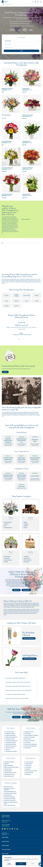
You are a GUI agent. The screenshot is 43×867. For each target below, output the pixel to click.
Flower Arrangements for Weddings (31, 735)
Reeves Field (21, 486)
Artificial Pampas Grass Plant (31, 770)
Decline (32, 863)
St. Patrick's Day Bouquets (10, 742)
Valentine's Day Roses (9, 747)
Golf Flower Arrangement (9, 761)
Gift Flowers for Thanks (28, 731)
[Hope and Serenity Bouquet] (11, 156)
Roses (5, 525)
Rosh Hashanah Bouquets (10, 744)
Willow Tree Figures (27, 559)
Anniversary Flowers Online (29, 737)
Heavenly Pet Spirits (35, 440)
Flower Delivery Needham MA (10, 791)
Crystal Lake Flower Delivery (9, 796)
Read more (4, 371)
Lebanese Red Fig (28, 763)
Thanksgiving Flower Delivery (11, 751)
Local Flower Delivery (9, 731)
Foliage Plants (7, 558)
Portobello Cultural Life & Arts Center (8, 475)
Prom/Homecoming (8, 527)
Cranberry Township (16, 295)
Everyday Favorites (7, 522)
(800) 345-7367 (16, 590)
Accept (21, 863)
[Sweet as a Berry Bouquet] (31, 104)
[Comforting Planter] (31, 130)
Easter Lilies (7, 749)
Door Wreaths (26, 561)
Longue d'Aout (28, 767)
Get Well (25, 527)
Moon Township (26, 295)
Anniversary (26, 523)
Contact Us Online (26, 590)
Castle (26, 300)
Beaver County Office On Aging (21, 458)
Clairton (36, 300)
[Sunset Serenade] (31, 77)
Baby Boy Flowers (27, 738)
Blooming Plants (7, 556)
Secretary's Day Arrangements (11, 737)
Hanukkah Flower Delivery (10, 735)
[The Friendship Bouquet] (11, 130)
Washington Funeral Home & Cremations (8, 440)
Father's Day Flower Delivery (11, 745)
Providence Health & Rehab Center (8, 458)
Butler (6, 300)
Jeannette (16, 305)
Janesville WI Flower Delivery (9, 798)
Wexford (36, 295)
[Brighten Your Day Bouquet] (11, 77)
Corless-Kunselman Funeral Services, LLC (21, 440)
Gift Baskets (26, 556)
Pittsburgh (6, 295)
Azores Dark (27, 768)
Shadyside (6, 305)
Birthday (25, 522)
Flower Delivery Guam (8, 786)
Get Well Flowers (27, 747)
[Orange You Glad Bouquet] (31, 156)
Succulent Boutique (8, 559)
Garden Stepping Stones (9, 776)
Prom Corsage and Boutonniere (30, 745)
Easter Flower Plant (29, 772)
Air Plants (6, 561)
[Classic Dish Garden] (31, 183)
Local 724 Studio (35, 475)
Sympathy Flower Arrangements (30, 744)
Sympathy (26, 525)
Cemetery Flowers (7, 768)
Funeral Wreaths (27, 733)
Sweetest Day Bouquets (10, 733)
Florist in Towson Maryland (9, 805)
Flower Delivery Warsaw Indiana (10, 793)
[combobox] (21, 4)
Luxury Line (6, 523)
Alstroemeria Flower (8, 770)
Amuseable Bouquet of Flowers (10, 772)
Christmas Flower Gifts (9, 738)
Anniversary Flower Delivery (29, 740)
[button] (38, 2)
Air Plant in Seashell (29, 761)
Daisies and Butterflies (8, 765)
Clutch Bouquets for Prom (9, 774)
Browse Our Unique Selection (29, 638)
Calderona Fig (28, 774)
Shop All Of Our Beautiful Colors (29, 658)
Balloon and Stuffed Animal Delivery (11, 767)
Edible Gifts (6, 763)
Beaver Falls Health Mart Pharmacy (35, 458)
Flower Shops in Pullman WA (9, 800)
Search (21, 50)
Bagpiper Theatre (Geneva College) (21, 475)
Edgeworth (16, 300)
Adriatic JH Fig (28, 765)
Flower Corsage (27, 742)
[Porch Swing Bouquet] (11, 104)
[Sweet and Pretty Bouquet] (11, 183)
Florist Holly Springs (8, 795)
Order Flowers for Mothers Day (11, 740)
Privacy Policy (6, 860)
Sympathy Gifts (27, 558)
